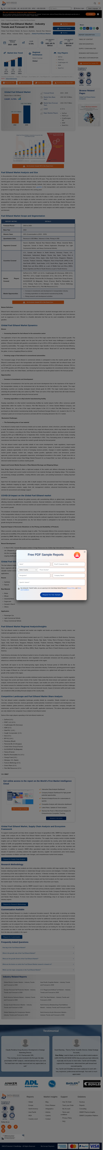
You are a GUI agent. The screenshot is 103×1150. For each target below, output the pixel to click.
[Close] (85, 552)
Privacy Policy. (71, 588)
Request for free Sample (51, 595)
